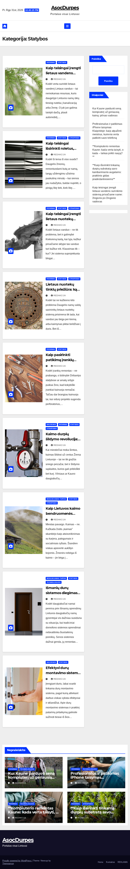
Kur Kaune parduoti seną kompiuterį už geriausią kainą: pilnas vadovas (106, 112)
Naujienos (51, 424)
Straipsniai (74, 138)
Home (100, 862)
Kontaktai (110, 862)
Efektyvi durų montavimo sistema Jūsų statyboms (63, 673)
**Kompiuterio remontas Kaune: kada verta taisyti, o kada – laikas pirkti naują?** (33, 812)
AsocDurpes (65, 8)
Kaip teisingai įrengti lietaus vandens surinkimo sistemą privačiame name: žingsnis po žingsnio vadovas (107, 194)
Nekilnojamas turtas (56, 499)
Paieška (96, 58)
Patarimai (51, 62)
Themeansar (8, 863)
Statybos (62, 62)
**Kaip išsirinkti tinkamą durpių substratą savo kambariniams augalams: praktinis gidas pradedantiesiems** (106, 172)
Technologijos (54, 582)
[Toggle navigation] (67, 26)
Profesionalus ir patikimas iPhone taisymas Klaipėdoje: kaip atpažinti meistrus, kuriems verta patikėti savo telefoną (107, 131)
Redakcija (60, 79)
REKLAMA (123, 862)
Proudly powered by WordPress (17, 860)
